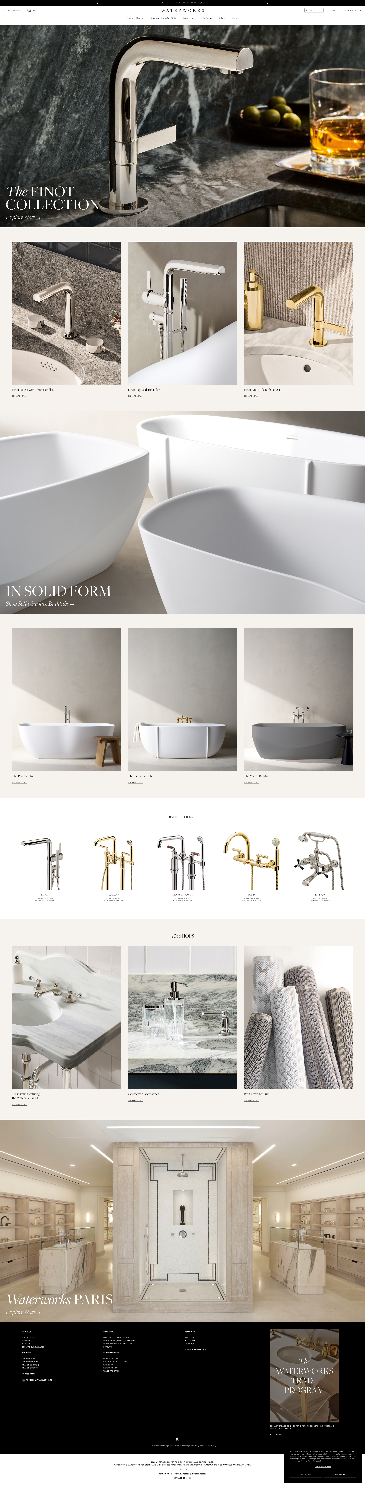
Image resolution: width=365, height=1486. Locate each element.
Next (267, 2)
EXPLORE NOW (196, 3)
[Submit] (306, 10)
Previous (97, 2)
